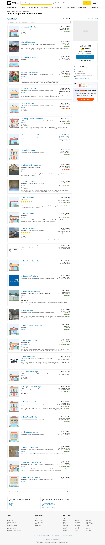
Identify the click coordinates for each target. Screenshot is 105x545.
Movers (29, 342)
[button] (94, 3)
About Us (9, 518)
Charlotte (65, 525)
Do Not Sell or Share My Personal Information (48, 535)
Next (70, 492)
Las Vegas (77, 525)
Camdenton (18, 11)
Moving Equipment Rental (48, 507)
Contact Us (10, 520)
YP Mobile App (39, 522)
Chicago (65, 527)
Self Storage (24, 29)
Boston (65, 523)
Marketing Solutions (12, 528)
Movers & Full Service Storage (35, 44)
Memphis (77, 530)
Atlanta (65, 518)
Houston (77, 520)
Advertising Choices (12, 525)
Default (68, 18)
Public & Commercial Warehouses (53, 29)
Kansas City (78, 523)
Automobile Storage (32, 74)
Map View (13, 18)
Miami (87, 518)
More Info (27, 344)
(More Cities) (74, 515)
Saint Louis (88, 530)
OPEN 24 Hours (30, 22)
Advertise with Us (11, 522)
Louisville (77, 528)
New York (88, 522)
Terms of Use (64, 535)
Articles (37, 518)
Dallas (64, 528)
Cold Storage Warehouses (48, 504)
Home (8, 11)
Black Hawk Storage (79, 69)
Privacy (33, 535)
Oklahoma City (89, 523)
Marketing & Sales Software (14, 530)
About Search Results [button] (93, 18)
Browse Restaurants (40, 527)
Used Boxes (38, 167)
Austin (64, 520)
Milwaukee (88, 520)
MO (13, 11)
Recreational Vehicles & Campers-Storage (45, 358)
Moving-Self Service (39, 137)
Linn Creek (11, 503)
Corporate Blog (11, 523)
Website (23, 31)
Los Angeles (78, 527)
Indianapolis (77, 522)
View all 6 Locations (65, 136)
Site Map (37, 523)
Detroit (76, 518)
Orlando (88, 525)
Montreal (11, 504)
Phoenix (88, 528)
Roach (10, 505)
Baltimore (65, 522)
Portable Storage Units (47, 503)
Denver (65, 530)
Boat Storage (30, 167)
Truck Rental (30, 137)
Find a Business (39, 520)
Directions (81, 78)
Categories (38, 525)
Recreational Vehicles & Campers (46, 74)
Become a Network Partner (14, 527)
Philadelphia (89, 527)
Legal (70, 535)
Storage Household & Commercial (35, 29)
